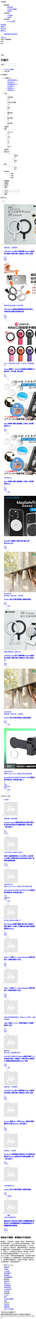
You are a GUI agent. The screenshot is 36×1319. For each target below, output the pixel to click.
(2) (12, 84)
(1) (11, 88)
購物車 (3, 26)
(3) (11, 82)
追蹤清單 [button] (6, 34)
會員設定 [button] (14, 34)
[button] (18, 11)
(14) (12, 80)
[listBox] (18, 198)
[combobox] (18, 60)
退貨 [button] (10, 34)
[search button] (1, 66)
